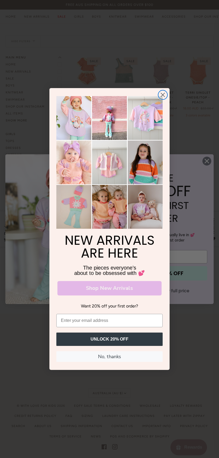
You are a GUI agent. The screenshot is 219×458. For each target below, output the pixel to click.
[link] (109, 162)
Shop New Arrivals (109, 288)
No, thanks (109, 356)
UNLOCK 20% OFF (109, 339)
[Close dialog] (162, 95)
